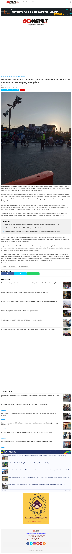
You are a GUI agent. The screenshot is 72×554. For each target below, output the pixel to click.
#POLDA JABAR (12, 266)
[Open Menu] (2, 2)
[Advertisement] (36, 53)
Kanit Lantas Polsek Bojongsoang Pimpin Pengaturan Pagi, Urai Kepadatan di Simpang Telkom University (28, 414)
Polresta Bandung (20, 76)
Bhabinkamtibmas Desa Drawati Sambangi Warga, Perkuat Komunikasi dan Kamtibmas (26, 441)
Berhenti (22, 90)
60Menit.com (40, 550)
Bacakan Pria (15, 90)
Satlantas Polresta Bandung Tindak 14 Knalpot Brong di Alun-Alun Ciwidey (23, 227)
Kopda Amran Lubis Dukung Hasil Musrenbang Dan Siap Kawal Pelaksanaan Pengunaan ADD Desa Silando (30, 396)
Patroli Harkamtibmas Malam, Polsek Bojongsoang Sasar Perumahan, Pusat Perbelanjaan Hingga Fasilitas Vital (29, 424)
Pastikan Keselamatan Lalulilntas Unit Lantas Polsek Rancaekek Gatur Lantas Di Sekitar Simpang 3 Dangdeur (35, 81)
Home (2, 76)
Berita (6, 76)
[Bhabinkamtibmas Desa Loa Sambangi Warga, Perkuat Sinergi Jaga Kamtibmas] (67, 407)
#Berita (4, 266)
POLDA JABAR (12, 76)
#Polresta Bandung (23, 266)
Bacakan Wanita (6, 90)
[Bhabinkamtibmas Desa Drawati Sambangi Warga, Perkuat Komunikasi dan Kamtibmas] (67, 445)
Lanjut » (67, 490)
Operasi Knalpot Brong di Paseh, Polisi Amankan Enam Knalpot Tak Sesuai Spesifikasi (26, 432)
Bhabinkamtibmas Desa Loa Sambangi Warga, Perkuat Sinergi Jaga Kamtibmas (24, 404)
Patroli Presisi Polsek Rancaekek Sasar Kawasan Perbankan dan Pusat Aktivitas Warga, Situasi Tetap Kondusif (32, 231)
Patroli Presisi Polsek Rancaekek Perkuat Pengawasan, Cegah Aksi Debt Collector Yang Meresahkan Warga (32, 224)
